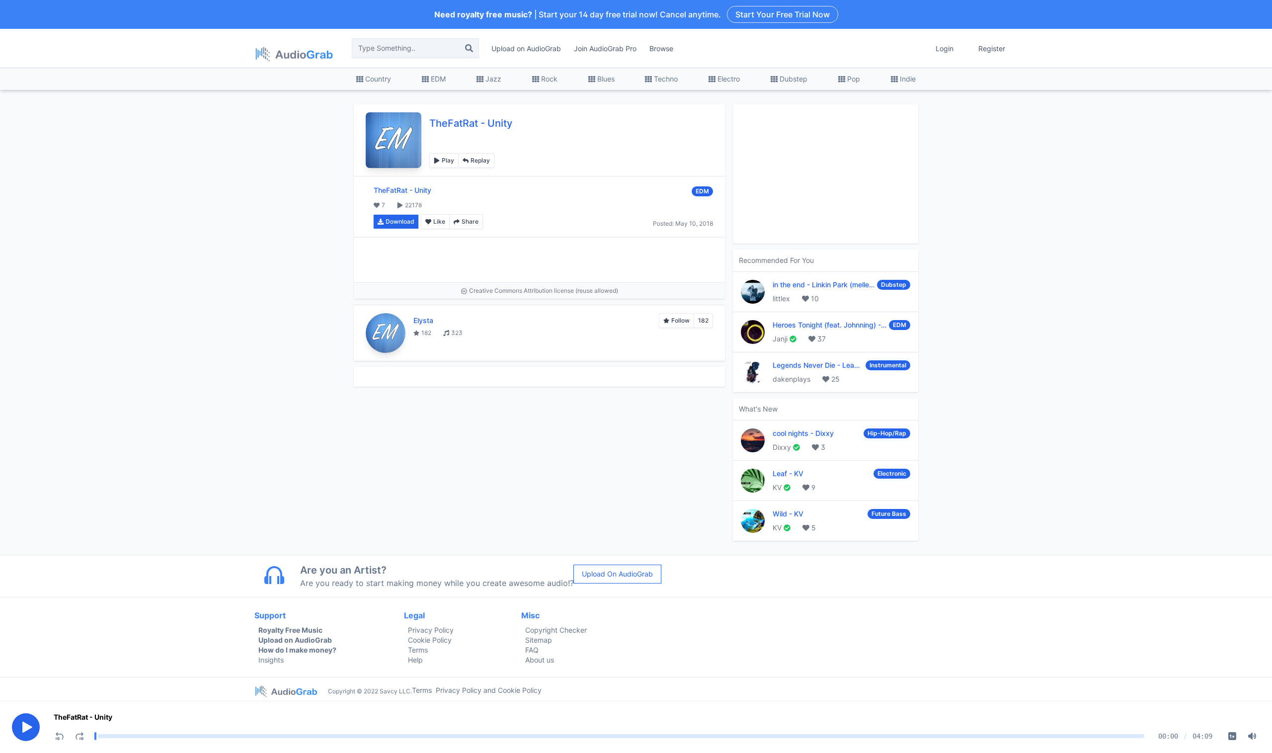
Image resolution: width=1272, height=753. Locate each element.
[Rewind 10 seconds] (60, 736)
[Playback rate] (1232, 736)
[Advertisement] (539, 260)
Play (448, 160)
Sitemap (538, 640)
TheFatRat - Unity (83, 717)
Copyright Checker (556, 630)
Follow (680, 320)
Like (439, 221)
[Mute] (1252, 736)
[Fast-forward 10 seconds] (79, 736)
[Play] (26, 727)
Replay (480, 160)
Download (400, 221)
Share (470, 221)
